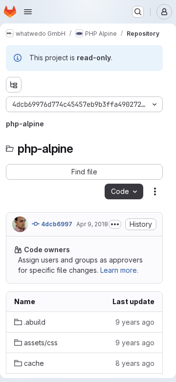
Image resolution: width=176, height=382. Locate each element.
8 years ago (134, 363)
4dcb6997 (56, 224)
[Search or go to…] (138, 12)
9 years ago (134, 322)
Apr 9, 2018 (92, 224)
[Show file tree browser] (14, 85)
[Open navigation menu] (28, 12)
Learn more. (119, 270)
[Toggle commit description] (115, 224)
